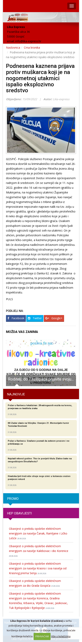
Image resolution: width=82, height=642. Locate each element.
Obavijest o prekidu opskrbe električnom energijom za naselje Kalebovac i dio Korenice (38, 550)
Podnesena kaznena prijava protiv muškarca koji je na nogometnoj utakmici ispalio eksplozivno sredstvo (40, 78)
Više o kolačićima (60, 636)
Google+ (56, 318)
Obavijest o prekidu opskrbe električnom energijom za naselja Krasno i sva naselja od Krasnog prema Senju (37, 568)
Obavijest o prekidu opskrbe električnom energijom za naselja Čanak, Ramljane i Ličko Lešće (38, 533)
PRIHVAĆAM (42, 636)
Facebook (17, 318)
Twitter (37, 318)
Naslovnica (13, 47)
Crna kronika (32, 47)
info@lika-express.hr (28, 41)
